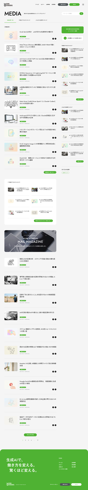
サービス (37, 4)
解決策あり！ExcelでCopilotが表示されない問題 (46, 211)
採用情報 (53, 4)
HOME (60, 458)
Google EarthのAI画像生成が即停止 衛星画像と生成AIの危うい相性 (38, 382)
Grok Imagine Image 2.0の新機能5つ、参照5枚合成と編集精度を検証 (37, 145)
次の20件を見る (30, 435)
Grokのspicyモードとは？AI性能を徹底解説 (23, 211)
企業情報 (48, 4)
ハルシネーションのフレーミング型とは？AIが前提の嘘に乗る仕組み (38, 131)
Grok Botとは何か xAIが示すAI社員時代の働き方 (36, 32)
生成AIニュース (23, 36)
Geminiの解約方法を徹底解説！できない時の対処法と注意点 (46, 201)
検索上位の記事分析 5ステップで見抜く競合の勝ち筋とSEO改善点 (37, 260)
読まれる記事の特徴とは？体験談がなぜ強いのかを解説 (38, 347)
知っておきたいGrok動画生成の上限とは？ (77, 127)
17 (37, 440)
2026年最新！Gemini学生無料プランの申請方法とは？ (46, 188)
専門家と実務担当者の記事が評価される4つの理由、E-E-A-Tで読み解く (37, 278)
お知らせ (61, 467)
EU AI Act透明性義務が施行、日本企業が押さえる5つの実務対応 (38, 400)
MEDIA (74, 4)
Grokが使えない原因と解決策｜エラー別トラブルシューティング (77, 137)
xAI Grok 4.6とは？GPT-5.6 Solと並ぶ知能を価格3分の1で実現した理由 (37, 60)
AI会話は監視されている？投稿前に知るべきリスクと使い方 (37, 88)
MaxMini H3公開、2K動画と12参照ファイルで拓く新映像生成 (38, 364)
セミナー (42, 4)
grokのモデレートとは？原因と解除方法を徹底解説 (23, 200)
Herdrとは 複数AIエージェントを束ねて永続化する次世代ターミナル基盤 (37, 159)
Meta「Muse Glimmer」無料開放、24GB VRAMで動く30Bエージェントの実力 (37, 46)
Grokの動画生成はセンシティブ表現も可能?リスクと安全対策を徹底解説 (23, 189)
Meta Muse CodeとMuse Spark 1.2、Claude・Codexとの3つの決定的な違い (37, 102)
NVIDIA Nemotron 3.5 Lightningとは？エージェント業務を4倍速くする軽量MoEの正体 (38, 74)
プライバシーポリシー (54, 484)
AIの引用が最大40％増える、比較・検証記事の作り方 (37, 312)
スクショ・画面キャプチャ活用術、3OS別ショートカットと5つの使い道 (38, 330)
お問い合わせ (63, 4)
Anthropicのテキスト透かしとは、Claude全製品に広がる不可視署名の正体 (37, 116)
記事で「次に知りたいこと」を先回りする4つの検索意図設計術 (37, 296)
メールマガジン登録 (63, 469)
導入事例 (74, 467)
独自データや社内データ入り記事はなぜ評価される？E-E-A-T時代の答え (38, 418)
